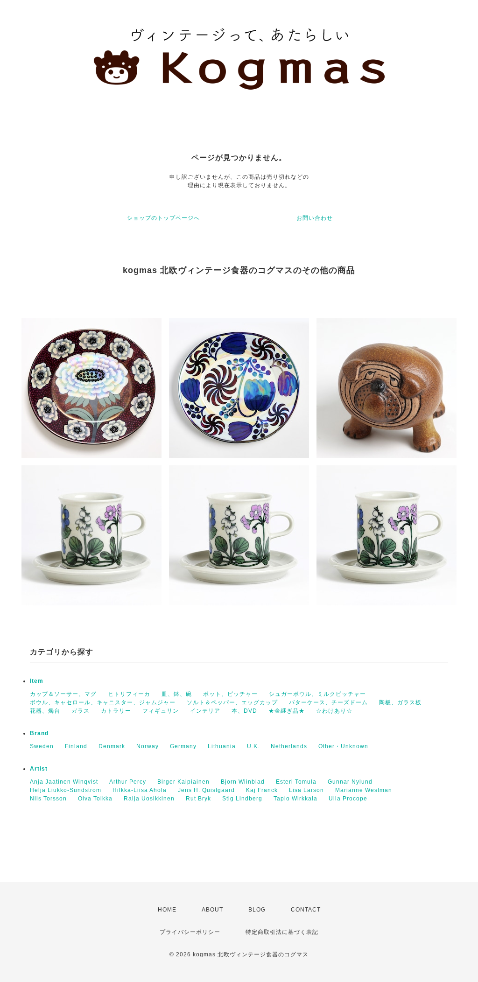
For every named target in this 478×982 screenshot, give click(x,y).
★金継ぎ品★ (286, 711)
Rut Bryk (198, 798)
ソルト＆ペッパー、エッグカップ (232, 702)
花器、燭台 (45, 711)
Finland (76, 746)
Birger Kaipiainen (183, 782)
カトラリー (116, 711)
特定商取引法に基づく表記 (282, 932)
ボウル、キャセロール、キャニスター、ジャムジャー (103, 702)
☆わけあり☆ (334, 711)
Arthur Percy (127, 782)
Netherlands (289, 746)
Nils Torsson (48, 798)
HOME (167, 909)
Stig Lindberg (242, 798)
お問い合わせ (314, 218)
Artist (39, 768)
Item (36, 681)
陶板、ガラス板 (400, 702)
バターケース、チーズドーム (328, 702)
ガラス (80, 711)
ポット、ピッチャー (230, 694)
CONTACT (306, 909)
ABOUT (212, 909)
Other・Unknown (343, 746)
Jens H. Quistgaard (206, 790)
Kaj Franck (262, 790)
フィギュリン (160, 711)
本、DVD (244, 711)
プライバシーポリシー (190, 932)
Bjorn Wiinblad (243, 782)
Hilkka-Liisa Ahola (139, 790)
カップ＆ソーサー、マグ (63, 694)
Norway (147, 746)
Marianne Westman (363, 790)
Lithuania (222, 746)
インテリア (205, 711)
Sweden (42, 746)
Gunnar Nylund (350, 782)
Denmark (111, 746)
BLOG (257, 909)
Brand (39, 733)
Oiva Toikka (95, 798)
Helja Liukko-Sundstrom (65, 790)
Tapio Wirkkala (295, 798)
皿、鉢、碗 (177, 694)
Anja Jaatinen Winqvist (64, 782)
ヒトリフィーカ (129, 694)
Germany (183, 746)
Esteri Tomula (296, 782)
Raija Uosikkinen (149, 798)
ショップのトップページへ (163, 218)
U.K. (253, 746)
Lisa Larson (306, 790)
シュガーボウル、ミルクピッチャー (317, 694)
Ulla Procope (348, 798)
